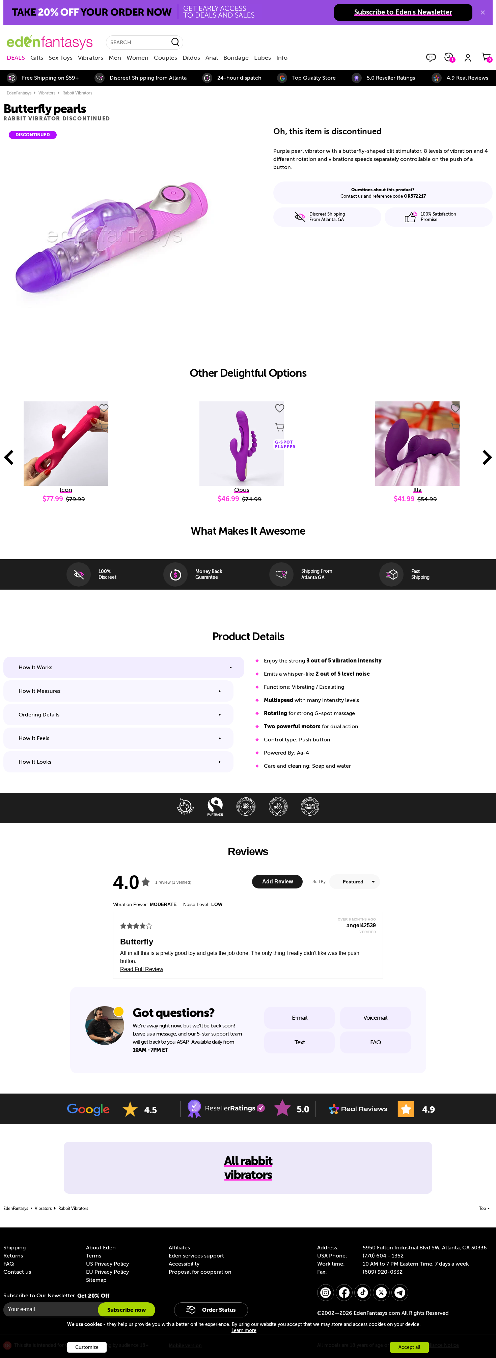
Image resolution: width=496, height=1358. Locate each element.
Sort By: (319, 881)
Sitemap (96, 1280)
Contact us (17, 1272)
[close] (483, 12)
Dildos (191, 57)
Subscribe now (126, 1310)
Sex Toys (61, 57)
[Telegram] (399, 1292)
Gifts (36, 57)
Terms (93, 1256)
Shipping (14, 1248)
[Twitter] (381, 1292)
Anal (211, 57)
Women (137, 57)
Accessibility (184, 1264)
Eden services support (196, 1256)
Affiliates (179, 1248)
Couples (165, 57)
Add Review (277, 881)
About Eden (101, 1248)
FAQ (375, 1042)
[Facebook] (344, 1292)
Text (300, 1042)
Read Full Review (141, 969)
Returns (13, 1256)
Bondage (236, 57)
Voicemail (375, 1017)
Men (115, 57)
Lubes (262, 57)
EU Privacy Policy (107, 1272)
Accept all (409, 1347)
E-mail (299, 1017)
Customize (87, 1347)
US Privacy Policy (107, 1264)
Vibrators (90, 57)
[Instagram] (325, 1292)
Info (281, 57)
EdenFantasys (19, 93)
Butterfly (136, 941)
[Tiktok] (362, 1292)
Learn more (243, 1330)
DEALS (16, 57)
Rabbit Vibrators (77, 93)
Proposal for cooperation (200, 1272)
